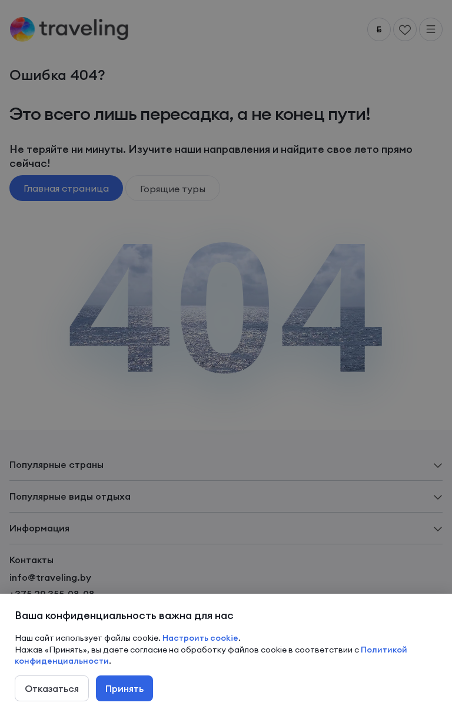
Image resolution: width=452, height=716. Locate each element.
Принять (124, 688)
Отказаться (52, 688)
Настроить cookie (200, 638)
